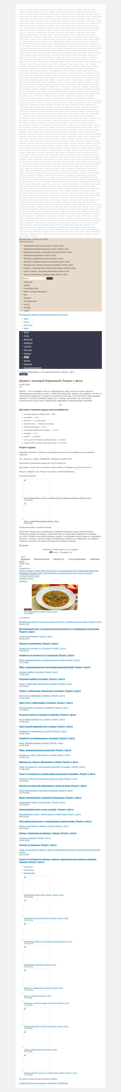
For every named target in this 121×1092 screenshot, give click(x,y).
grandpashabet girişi (41, 71)
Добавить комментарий (29, 576)
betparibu (79, 139)
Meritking (22, 57)
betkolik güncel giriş (62, 143)
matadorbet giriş (54, 179)
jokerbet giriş (24, 50)
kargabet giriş (27, 77)
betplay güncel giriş (44, 55)
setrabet (55, 53)
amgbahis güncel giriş (26, 21)
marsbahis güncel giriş (91, 30)
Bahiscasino (23, 130)
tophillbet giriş (49, 16)
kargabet (30, 159)
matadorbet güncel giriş (40, 231)
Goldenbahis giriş (48, 66)
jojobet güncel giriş (39, 77)
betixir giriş (67, 188)
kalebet (90, 53)
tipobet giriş (59, 80)
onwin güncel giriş (44, 166)
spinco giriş (89, 145)
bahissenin (49, 107)
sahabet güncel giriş (48, 39)
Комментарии (29, 873)
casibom (45, 12)
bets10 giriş (73, 16)
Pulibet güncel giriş (52, 191)
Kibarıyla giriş (23, 145)
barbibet (62, 211)
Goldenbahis (91, 120)
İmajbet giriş (27, 116)
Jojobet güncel (52, 209)
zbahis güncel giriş (83, 23)
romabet (64, 161)
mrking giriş (51, 32)
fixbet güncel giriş (83, 62)
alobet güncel (66, 86)
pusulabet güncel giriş (26, 34)
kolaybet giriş (92, 57)
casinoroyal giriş (31, 57)
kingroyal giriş (82, 53)
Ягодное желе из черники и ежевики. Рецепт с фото (47, 714)
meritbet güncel (94, 44)
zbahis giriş (33, 62)
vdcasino (49, 118)
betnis (21, 236)
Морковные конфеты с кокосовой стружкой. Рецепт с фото (48, 252)
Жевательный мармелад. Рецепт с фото (40, 255)
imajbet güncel (33, 53)
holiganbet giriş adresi (70, 130)
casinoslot (95, 216)
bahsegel (51, 57)
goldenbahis (23, 93)
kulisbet (30, 132)
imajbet (86, 136)
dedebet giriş (75, 57)
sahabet (67, 62)
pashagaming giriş (87, 125)
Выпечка (28, 339)
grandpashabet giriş (82, 34)
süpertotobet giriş (29, 82)
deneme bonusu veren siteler (53, 159)
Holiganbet (75, 55)
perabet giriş (80, 154)
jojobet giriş (87, 10)
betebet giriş (23, 30)
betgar (65, 102)
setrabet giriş (42, 25)
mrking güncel (33, 19)
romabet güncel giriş (25, 75)
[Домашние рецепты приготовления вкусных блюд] (43, 314)
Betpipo (89, 202)
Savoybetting (23, 118)
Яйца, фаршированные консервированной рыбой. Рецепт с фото (54, 667)
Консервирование (32, 368)
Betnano (63, 152)
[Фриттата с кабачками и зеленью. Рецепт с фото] (37, 986)
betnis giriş (95, 141)
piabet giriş (56, 75)
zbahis (88, 16)
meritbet (63, 30)
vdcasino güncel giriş (43, 182)
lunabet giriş (37, 37)
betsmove (89, 218)
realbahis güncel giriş (64, 50)
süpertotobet (33, 68)
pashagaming (71, 136)
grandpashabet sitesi (32, 218)
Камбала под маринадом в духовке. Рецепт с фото (47, 738)
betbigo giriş (75, 182)
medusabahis (49, 98)
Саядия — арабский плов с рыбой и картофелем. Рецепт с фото (50, 268)
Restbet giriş (38, 213)
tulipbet (91, 211)
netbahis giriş (62, 64)
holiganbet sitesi (35, 39)
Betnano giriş (24, 23)
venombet (83, 57)
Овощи (27, 353)
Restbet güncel (41, 222)
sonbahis (58, 132)
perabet (52, 59)
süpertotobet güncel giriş (33, 173)
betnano (22, 16)
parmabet (54, 120)
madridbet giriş (81, 98)
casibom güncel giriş (70, 82)
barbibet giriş (70, 168)
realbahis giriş (71, 30)
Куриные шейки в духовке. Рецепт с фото (42, 679)
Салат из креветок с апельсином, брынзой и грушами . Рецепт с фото (57, 774)
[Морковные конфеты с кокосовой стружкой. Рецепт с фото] (37, 939)
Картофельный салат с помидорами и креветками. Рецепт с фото (55, 821)
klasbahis (80, 30)
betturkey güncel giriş (26, 71)
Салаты (27, 346)
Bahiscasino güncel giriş (57, 218)
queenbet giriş (63, 222)
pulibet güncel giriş (78, 89)
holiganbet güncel (31, 55)
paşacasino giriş (55, 21)
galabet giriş (76, 66)
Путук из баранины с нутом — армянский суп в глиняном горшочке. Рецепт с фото (57, 498)
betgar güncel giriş (35, 41)
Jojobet (79, 84)
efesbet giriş (56, 23)
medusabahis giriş (50, 96)
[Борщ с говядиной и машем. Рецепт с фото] (37, 519)
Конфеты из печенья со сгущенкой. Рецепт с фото (46, 655)
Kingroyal (89, 80)
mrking (40, 30)
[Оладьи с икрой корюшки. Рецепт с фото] (37, 1048)
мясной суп (58, 559)
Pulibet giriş (39, 207)
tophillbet (27, 191)
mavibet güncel (70, 84)
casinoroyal (70, 100)
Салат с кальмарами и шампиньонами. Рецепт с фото (45, 274)
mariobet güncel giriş (92, 19)
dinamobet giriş (94, 107)
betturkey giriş (88, 100)
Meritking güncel (92, 25)
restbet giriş (55, 30)
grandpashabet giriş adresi (62, 107)
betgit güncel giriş (55, 86)
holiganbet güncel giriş (60, 44)
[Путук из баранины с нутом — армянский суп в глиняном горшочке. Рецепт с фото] (37, 496)
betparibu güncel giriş (69, 23)
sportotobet (58, 68)
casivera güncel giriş (26, 107)
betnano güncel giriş (52, 152)
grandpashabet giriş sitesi (27, 193)
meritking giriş (59, 28)
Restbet (56, 14)
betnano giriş (42, 68)
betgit (50, 46)
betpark (72, 34)
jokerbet (68, 66)
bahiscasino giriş (52, 222)
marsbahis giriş (77, 10)
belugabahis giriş (35, 44)
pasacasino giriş (82, 46)
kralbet (21, 10)
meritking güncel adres (69, 37)
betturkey (68, 80)
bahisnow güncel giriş (47, 132)
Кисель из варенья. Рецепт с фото (38, 845)
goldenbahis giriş (95, 62)
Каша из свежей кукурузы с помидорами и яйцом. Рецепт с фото (50, 1073)
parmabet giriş (23, 62)
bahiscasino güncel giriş (44, 211)
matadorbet (37, 59)
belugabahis (35, 80)
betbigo (86, 198)
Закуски (28, 350)
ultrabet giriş (67, 10)
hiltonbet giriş (60, 39)
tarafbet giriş (29, 10)
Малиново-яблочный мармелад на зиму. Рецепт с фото (46, 249)
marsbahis (81, 16)
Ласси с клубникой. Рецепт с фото (38, 996)
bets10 (36, 132)
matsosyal (67, 120)
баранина (25, 559)
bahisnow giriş (49, 139)
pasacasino (31, 86)
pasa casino (34, 157)
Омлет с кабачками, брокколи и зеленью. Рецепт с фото (50, 691)
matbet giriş (59, 12)
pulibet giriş (84, 44)
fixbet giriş (43, 34)
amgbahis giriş (70, 59)
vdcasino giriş (49, 143)
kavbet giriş (44, 46)
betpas (46, 21)
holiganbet (57, 37)
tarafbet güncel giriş (49, 50)
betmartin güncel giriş (30, 166)
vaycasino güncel (57, 48)
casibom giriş (42, 57)
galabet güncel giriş (84, 102)
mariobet (52, 127)
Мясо (26, 332)
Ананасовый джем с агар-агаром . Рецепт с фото (44, 246)
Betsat (89, 66)
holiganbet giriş (60, 25)
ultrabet (26, 39)
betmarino (65, 16)
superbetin (86, 84)
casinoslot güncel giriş (57, 41)
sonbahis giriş (60, 59)
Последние (28, 867)
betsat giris (72, 46)
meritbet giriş (79, 12)
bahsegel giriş (39, 84)
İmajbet (56, 168)
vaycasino (52, 10)
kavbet (32, 84)
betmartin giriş (47, 93)
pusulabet (42, 53)
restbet (94, 10)
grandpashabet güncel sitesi (28, 227)
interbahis (22, 100)
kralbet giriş (85, 86)
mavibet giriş (23, 68)
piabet (93, 207)
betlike (38, 91)
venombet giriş (54, 195)
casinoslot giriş (59, 66)
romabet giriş (65, 21)
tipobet (42, 14)
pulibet (97, 73)
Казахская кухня (41, 559)
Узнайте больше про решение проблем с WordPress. (43, 1083)
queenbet (59, 207)
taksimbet (29, 12)
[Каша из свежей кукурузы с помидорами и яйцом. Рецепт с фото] (37, 1071)
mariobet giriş (70, 25)
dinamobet (86, 118)
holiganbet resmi (93, 77)
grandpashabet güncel (46, 105)
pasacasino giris (24, 125)
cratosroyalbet (76, 50)
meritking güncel (83, 132)
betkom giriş (84, 64)
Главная (23, 372)
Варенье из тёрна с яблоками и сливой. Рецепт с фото (48, 762)
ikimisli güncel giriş (29, 182)
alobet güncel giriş (70, 53)
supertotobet (87, 82)
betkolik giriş (27, 127)
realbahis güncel (70, 32)
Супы (26, 357)
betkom (44, 82)
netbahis (70, 116)
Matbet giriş (44, 10)
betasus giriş (23, 53)
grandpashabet (47, 100)
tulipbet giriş (35, 89)
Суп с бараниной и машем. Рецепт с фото (40, 612)
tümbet (39, 234)
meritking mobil (73, 177)
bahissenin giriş (24, 25)
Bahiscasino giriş (39, 107)
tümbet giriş (69, 218)
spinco (72, 14)
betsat (35, 16)
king (86, 12)
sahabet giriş (62, 116)
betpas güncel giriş (93, 150)
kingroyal (58, 16)
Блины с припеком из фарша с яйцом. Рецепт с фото (47, 833)
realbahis (69, 39)
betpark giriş (79, 100)
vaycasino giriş (97, 16)
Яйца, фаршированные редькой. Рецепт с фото (45, 750)
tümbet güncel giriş (41, 161)
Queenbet (87, 195)
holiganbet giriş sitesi (62, 105)
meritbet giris (64, 14)
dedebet (51, 28)
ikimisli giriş (36, 64)
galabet (78, 59)
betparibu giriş (23, 111)
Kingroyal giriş (27, 96)
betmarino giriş (90, 32)
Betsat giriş (57, 200)
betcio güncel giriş (35, 50)
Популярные (29, 870)
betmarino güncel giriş (89, 152)
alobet (90, 39)
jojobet (80, 37)
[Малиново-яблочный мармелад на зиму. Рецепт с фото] (37, 916)
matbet (83, 75)
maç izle (94, 71)
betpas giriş (72, 73)
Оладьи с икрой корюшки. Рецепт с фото (40, 1050)
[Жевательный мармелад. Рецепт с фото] (37, 963)
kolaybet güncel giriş (50, 73)
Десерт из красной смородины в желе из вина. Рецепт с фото (53, 785)
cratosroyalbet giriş (25, 37)
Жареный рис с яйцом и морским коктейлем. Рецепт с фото (48, 265)
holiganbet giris (85, 182)
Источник (23, 545)
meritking (22, 12)
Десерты (28, 343)
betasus (27, 80)
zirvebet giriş (70, 211)
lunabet (92, 34)
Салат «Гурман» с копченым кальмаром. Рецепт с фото (46, 271)
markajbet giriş (24, 114)
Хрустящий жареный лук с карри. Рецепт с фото (46, 726)
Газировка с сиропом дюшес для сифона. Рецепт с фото (46, 1003)
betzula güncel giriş (34, 66)
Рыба (26, 336)
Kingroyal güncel (63, 209)
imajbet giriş (31, 32)
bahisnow (80, 73)
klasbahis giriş (75, 75)
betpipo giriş (89, 164)
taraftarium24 (32, 30)
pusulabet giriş (24, 44)
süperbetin (85, 207)
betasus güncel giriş (37, 98)
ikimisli (62, 55)
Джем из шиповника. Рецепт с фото (38, 643)
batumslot (98, 48)
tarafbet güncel (47, 44)
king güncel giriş (51, 64)
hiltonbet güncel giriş (35, 130)
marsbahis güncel (45, 19)
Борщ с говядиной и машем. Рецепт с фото (41, 521)
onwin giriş (82, 170)
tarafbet (99, 21)
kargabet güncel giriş (77, 105)
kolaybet (52, 12)
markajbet (89, 14)
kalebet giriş (91, 75)
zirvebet (40, 16)
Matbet (85, 39)
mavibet (85, 59)
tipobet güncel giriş (34, 48)
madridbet (91, 188)
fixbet (43, 48)
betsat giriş (37, 12)
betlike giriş (26, 150)
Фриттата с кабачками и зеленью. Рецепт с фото (43, 258)
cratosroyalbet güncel (60, 46)
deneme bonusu (29, 28)
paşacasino (47, 141)
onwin (21, 59)
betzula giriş (24, 19)
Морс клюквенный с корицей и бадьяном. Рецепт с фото (50, 797)
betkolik (81, 145)
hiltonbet (27, 46)
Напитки (28, 364)
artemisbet (89, 143)
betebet (38, 82)
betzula (36, 10)
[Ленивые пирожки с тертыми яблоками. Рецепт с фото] (37, 1024)
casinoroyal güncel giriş (43, 23)
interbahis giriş (63, 73)
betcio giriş (35, 46)
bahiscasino (42, 145)
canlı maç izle (92, 41)
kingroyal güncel (95, 23)
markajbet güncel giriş (34, 100)
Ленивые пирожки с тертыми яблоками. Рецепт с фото (46, 1026)
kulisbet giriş (82, 48)
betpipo (83, 66)
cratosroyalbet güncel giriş (57, 71)
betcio (22, 55)
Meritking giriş (53, 62)
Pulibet (25, 41)
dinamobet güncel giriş (65, 231)
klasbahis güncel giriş (59, 19)
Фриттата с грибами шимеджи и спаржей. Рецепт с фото (47, 262)
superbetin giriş (76, 28)
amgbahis (82, 186)
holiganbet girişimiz (32, 14)
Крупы (27, 360)
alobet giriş (49, 14)
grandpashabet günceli (46, 225)
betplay (47, 120)
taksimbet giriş (65, 179)
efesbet (59, 10)
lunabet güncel (51, 77)
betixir (21, 28)
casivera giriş (47, 173)
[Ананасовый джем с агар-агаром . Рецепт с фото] (37, 893)
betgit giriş (72, 91)
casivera (83, 150)
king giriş (63, 136)
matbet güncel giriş (51, 111)
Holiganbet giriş (39, 75)
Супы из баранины (77, 559)
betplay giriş (49, 84)
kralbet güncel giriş (71, 41)
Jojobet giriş (77, 39)
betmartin (94, 132)
